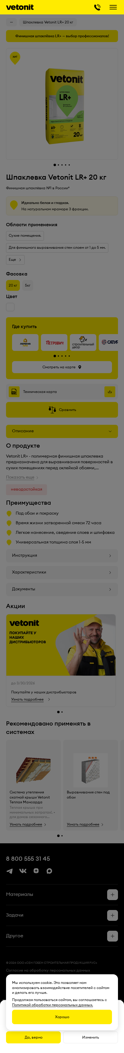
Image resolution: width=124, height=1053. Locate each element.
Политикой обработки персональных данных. (52, 1005)
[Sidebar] (113, 7)
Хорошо (62, 1017)
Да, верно (33, 1037)
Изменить (90, 1037)
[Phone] (97, 7)
